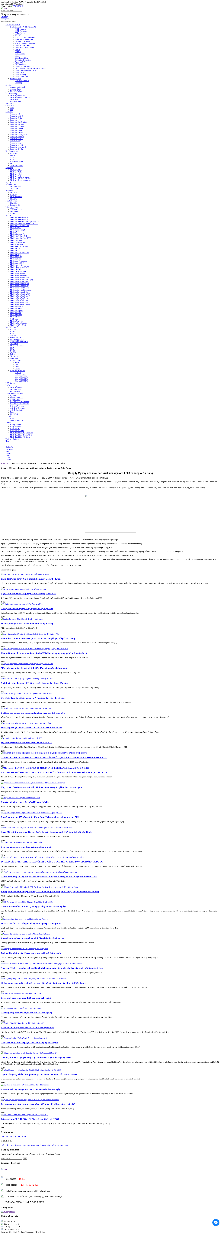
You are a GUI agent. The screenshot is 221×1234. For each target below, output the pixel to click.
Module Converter (16, 306)
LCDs (12, 350)
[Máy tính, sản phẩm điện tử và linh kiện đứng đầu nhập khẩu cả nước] (27, 664)
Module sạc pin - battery (19, 246)
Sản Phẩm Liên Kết (13, 25)
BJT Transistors (20, 64)
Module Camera (16, 309)
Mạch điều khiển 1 (17, 387)
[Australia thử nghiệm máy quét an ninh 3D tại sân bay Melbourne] (25, 934)
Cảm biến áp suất (16, 145)
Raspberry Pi (15, 205)
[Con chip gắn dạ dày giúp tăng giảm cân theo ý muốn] (21, 842)
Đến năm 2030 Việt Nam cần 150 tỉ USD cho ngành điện (27, 1027)
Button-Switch (15, 338)
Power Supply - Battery (14, 393)
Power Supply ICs (16, 340)
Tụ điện (13, 352)
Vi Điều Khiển (15, 79)
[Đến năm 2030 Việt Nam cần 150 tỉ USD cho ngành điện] (23, 1023)
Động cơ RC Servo (17, 431)
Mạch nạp (9, 168)
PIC (11, 164)
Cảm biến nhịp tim (17, 126)
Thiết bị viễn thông (12, 439)
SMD (17, 362)
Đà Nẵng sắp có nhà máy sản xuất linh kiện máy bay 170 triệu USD (33, 713)
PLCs (8, 385)
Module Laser (15, 317)
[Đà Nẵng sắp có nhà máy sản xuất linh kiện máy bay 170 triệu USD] (26, 708)
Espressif (13, 153)
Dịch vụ (8, 451)
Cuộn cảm (14, 358)
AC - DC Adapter (16, 410)
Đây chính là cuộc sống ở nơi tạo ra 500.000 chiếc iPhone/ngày (30, 1089)
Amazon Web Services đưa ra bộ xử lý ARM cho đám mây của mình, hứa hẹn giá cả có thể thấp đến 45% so (52, 968)
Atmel (12, 213)
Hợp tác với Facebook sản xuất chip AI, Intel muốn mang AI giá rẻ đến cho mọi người (41, 787)
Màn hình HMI (15, 186)
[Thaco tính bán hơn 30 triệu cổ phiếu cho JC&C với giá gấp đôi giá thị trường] (30, 634)
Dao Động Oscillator (22, 41)
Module (8, 215)
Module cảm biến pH (18, 230)
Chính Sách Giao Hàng (9, 1145)
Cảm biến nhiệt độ (16, 116)
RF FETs (18, 35)
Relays (12, 354)
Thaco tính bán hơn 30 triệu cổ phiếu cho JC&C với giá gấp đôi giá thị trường (38, 638)
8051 (12, 157)
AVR (12, 159)
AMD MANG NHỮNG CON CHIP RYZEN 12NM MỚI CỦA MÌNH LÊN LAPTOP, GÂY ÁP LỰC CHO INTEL (55, 772)
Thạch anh (14, 356)
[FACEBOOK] (17, 6)
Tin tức (8, 457)
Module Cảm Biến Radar (19, 217)
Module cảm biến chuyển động (21, 280)
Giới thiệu (9, 447)
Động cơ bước (15, 427)
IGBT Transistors (21, 31)
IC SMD (13, 329)
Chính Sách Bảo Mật (26, 1145)
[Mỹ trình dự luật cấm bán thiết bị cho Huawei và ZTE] (21, 738)
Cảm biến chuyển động (18, 122)
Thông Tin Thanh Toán (59, 1145)
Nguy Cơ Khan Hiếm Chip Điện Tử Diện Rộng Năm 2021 (28, 593)
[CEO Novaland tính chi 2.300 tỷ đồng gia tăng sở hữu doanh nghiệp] (27, 902)
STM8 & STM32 (16, 161)
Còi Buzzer (14, 319)
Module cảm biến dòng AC (20, 296)
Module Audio (15, 313)
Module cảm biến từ (17, 273)
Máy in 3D (9, 190)
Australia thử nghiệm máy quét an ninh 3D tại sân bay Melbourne (32, 938)
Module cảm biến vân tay (19, 282)
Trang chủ (4, 463)
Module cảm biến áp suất (19, 302)
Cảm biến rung (15, 141)
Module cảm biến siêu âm (19, 284)
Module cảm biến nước (18, 323)
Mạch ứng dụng (11, 93)
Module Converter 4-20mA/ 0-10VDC (24, 224)
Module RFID (15, 248)
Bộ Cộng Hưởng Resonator (25, 43)
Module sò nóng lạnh (18, 242)
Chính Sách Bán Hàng (42, 1145)
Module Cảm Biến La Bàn (19, 219)
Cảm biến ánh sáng (17, 124)
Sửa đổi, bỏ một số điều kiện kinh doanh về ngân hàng (27, 623)
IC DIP (12, 331)
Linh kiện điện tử (12, 327)
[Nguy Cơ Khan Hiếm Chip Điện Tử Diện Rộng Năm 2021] (23, 589)
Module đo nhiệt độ (17, 263)
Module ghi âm (15, 259)
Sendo (8, 455)
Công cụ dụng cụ (16, 420)
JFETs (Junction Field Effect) (25, 37)
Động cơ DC (15, 429)
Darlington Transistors (23, 60)
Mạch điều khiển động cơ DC (21, 435)
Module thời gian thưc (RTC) (20, 238)
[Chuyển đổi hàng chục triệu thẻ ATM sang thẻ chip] (20, 798)
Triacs (17, 56)
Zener (17, 366)
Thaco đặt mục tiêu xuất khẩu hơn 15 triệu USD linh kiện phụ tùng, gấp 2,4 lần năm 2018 (44, 653)
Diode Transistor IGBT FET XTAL (23, 27)
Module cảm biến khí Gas (19, 288)
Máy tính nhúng (11, 201)
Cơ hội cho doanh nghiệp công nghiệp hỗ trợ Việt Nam (27, 608)
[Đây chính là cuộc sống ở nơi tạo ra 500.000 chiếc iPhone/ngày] (25, 1085)
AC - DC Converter (17, 408)
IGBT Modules (20, 29)
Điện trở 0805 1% (21, 377)
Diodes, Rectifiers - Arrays (24, 66)
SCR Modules (20, 54)
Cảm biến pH (15, 114)
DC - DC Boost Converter (19, 402)
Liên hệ (8, 459)
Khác (12, 333)
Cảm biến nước (15, 120)
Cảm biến (9, 112)
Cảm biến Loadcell (17, 132)
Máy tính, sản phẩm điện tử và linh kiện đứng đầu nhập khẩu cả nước (34, 668)
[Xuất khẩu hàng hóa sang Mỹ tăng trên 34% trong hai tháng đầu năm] (27, 679)
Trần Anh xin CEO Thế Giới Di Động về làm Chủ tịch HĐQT (30, 1119)
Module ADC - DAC (18, 325)
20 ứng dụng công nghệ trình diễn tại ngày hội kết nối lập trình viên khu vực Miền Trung (43, 983)
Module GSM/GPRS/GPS (19, 226)
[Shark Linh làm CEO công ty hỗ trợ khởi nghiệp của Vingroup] (24, 919)
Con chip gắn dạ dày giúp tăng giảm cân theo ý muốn (26, 847)
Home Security (15, 101)
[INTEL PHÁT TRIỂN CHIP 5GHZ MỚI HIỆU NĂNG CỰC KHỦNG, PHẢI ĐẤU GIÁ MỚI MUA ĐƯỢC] (42, 857)
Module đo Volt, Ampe (18, 261)
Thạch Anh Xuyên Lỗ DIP (24, 48)
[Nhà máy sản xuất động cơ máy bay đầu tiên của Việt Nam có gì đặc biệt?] (29, 1053)
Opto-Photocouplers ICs (19, 342)
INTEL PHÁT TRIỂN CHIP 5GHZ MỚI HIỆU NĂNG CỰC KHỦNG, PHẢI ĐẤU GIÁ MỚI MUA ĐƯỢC (52, 862)
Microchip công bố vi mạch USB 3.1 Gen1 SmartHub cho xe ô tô (31, 727)
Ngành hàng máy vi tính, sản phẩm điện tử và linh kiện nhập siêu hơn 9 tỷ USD (39, 1074)
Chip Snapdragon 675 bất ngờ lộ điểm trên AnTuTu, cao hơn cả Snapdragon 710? (40, 817)
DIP (16, 364)
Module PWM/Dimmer (18, 271)
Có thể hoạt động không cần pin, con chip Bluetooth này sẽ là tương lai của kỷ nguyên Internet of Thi (49, 876)
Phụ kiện (13, 199)
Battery (12, 412)
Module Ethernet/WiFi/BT (19, 267)
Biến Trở (18, 373)
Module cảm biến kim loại (19, 286)
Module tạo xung (16, 240)
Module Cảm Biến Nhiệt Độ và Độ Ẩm (24, 222)
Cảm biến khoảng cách (18, 135)
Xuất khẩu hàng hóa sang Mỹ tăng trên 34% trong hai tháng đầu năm (34, 683)
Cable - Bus (10, 106)
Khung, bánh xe (16, 424)
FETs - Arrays (20, 33)
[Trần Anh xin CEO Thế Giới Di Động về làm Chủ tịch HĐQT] (24, 1115)
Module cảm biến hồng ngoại (20, 290)
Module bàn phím (16, 311)
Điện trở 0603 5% (21, 379)
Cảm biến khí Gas (16, 139)
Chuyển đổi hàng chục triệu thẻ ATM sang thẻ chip (25, 802)
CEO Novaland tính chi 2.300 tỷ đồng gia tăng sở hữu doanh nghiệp (33, 906)
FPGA (12, 155)
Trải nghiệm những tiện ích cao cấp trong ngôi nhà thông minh (31, 953)
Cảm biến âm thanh (17, 137)
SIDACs (18, 52)
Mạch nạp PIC (15, 176)
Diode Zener (19, 72)
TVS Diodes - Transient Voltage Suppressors (31, 68)
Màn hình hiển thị (12, 184)
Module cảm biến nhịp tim (19, 277)
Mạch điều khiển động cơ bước (21, 433)
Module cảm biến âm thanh (20, 300)
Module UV (14, 232)
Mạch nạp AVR (16, 172)
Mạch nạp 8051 (16, 170)
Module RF (14, 251)
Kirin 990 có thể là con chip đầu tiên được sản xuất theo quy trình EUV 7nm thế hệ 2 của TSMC (46, 832)
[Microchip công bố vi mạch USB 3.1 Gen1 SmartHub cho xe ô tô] (26, 723)
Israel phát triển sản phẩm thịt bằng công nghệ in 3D (26, 998)
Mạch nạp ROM (16, 174)
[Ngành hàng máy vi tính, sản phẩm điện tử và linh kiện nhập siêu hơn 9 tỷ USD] (31, 1070)
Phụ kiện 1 (14, 414)
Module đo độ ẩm (16, 265)
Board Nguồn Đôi (16, 398)
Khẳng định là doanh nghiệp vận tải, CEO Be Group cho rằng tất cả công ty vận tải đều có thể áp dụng (50, 891)
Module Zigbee (15, 228)
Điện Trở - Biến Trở (17, 371)
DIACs (17, 50)
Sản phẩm (9, 449)
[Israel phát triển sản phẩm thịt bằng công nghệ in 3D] (21, 993)
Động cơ (13, 195)
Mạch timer (14, 99)
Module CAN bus (16, 321)
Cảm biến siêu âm (16, 149)
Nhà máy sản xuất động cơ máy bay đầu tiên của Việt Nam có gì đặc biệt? (36, 1057)
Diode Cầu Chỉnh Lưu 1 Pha (25, 70)
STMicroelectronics (22, 81)
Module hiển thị (16, 257)
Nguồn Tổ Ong (15, 400)
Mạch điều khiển (16, 197)
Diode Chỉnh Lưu (21, 77)
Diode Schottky (20, 74)
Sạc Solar (13, 395)
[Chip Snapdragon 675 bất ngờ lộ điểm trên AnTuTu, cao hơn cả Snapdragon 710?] (31, 813)
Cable (12, 108)
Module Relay (15, 255)
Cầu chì (13, 335)
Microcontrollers (11, 207)
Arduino (9, 85)
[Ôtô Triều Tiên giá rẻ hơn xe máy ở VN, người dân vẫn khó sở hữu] (26, 693)
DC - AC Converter (17, 406)
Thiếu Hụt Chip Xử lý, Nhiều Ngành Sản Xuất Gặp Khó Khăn (31, 579)
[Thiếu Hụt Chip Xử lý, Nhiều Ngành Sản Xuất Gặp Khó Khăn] (25, 574)
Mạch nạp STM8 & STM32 (20, 178)
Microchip (18, 83)
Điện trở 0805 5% (21, 381)
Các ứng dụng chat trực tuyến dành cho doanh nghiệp (26, 1012)
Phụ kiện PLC (15, 391)
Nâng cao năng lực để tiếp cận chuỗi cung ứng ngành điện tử (29, 1042)
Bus (11, 110)
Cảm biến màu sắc (16, 128)
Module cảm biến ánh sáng (20, 304)
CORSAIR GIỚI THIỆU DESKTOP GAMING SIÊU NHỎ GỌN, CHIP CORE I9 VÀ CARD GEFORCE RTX (54, 757)
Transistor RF (20, 62)
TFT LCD (14, 188)
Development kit (12, 151)
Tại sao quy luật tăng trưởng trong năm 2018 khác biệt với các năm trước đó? (38, 1104)
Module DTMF (15, 269)
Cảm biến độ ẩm (16, 118)
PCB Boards (10, 383)
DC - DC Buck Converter (19, 404)
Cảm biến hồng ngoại (18, 147)
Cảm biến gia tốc (16, 130)
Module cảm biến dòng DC (20, 294)
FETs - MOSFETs (16, 346)
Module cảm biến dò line (19, 298)
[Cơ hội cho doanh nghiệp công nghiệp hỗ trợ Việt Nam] (22, 604)
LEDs (12, 348)
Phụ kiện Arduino (16, 91)
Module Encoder (16, 315)
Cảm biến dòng (15, 143)
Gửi (25, 1158)
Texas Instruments (16, 166)
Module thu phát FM (17, 234)
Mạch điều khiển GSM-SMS (20, 97)
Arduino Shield (15, 89)
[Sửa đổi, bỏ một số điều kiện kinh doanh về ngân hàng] (21, 619)
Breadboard (10, 103)
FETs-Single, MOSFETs (24, 39)
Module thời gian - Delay (19, 236)
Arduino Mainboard (17, 87)
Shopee (8, 453)
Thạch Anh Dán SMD (23, 45)
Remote (8, 182)
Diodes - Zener (15, 360)
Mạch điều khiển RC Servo (20, 437)
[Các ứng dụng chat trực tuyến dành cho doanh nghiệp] (21, 1008)
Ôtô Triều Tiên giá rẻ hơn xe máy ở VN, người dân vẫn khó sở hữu (33, 698)
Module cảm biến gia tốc (19, 292)
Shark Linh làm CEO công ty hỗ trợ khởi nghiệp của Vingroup (31, 923)
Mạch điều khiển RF (17, 95)
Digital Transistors (21, 58)
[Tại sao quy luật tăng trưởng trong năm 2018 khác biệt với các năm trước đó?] (30, 1100)
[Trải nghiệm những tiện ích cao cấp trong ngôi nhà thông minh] (24, 949)
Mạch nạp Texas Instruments (20, 180)
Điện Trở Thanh (20, 375)
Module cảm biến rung (18, 275)
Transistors (14, 344)
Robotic (8, 422)
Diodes (17, 369)
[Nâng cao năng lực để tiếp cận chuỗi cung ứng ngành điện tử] (24, 1038)
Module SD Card (16, 244)
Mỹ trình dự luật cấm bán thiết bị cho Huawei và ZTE (26, 742)
